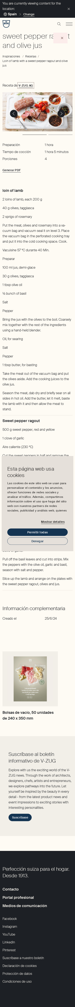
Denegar (37, 541)
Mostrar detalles (53, 522)
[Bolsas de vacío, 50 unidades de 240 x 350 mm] (30, 678)
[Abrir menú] (69, 24)
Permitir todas (37, 532)
